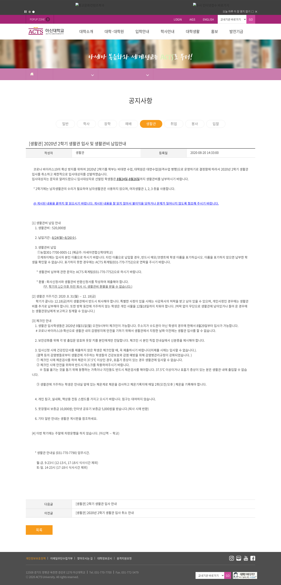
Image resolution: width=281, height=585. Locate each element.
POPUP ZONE (39, 19)
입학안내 (142, 31)
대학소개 (86, 31)
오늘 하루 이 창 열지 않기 (236, 11)
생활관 (151, 123)
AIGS (192, 19)
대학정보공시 (104, 558)
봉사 (195, 123)
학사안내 (167, 31)
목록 (39, 529)
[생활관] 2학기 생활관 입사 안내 (96, 503)
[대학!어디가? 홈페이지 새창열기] (245, 574)
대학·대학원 (114, 31)
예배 (128, 123)
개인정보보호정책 (36, 558)
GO (251, 19)
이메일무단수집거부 (61, 558)
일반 (65, 123)
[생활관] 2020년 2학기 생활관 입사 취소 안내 (105, 512)
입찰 (216, 123)
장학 (107, 123)
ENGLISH (208, 19)
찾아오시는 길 (85, 558)
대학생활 (193, 31)
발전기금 (236, 31)
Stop (25, 11)
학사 (86, 123)
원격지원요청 (124, 558)
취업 (174, 123)
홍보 (214, 31)
